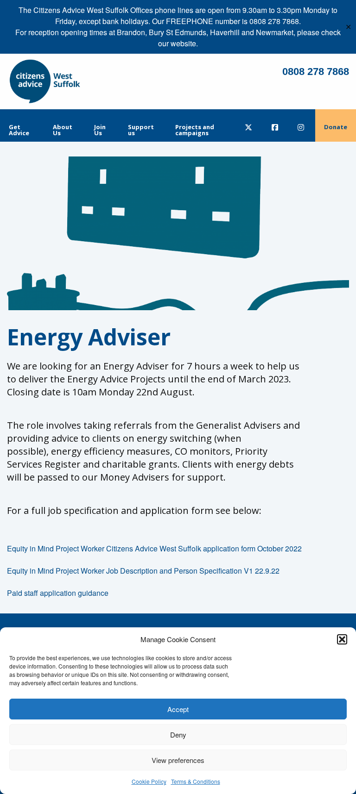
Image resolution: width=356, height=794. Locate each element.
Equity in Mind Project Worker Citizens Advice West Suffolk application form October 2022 (154, 548)
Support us (141, 130)
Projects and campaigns (194, 130)
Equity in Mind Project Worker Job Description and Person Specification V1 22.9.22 (143, 570)
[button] (342, 639)
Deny (178, 734)
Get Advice (19, 130)
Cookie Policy (149, 781)
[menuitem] (22, 125)
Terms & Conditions (195, 781)
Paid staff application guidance (57, 593)
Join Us (100, 130)
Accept (178, 709)
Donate (335, 127)
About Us (62, 130)
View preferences (178, 760)
